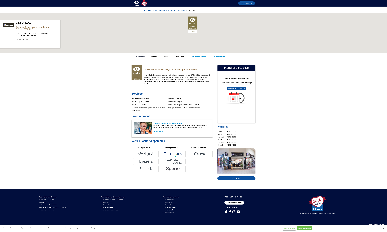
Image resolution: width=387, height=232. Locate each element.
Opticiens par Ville (171, 197)
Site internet (236, 178)
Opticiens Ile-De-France (48, 205)
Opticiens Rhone (107, 207)
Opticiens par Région (48, 197)
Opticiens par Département (113, 197)
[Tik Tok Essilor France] (226, 212)
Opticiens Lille (168, 210)
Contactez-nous (235, 203)
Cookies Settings (289, 228)
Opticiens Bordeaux (170, 205)
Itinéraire (140, 56)
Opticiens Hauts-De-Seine (110, 210)
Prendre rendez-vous (236, 88)
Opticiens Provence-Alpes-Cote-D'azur (53, 207)
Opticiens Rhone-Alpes (47, 210)
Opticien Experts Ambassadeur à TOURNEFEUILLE (32, 28)
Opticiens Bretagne (46, 202)
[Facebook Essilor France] (230, 212)
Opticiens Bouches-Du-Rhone (112, 199)
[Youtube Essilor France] (238, 212)
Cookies (370, 224)
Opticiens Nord (106, 205)
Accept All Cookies (304, 228)
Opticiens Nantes (169, 207)
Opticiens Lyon (168, 212)
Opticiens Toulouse (170, 202)
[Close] (384, 228)
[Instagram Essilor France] (234, 212)
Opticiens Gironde (107, 202)
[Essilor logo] (138, 4)
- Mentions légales (379, 224)
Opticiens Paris (168, 199)
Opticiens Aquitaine (46, 199)
